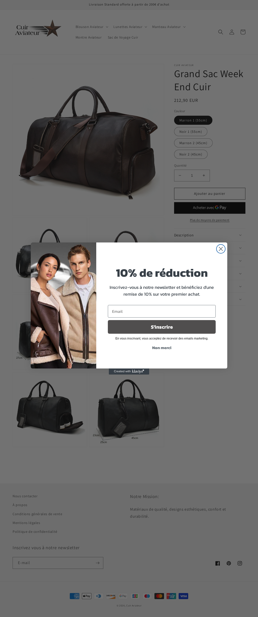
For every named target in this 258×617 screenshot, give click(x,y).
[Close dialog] (220, 248)
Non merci (161, 348)
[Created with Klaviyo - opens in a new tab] (129, 371)
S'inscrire (162, 327)
